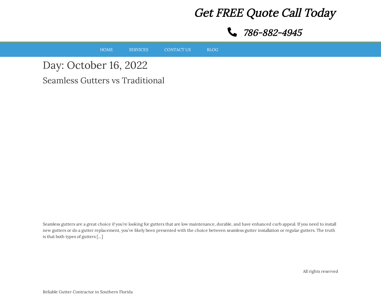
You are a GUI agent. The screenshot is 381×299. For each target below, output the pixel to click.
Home (106, 49)
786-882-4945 (272, 32)
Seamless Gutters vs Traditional (104, 80)
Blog (212, 49)
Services (138, 49)
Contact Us (177, 49)
